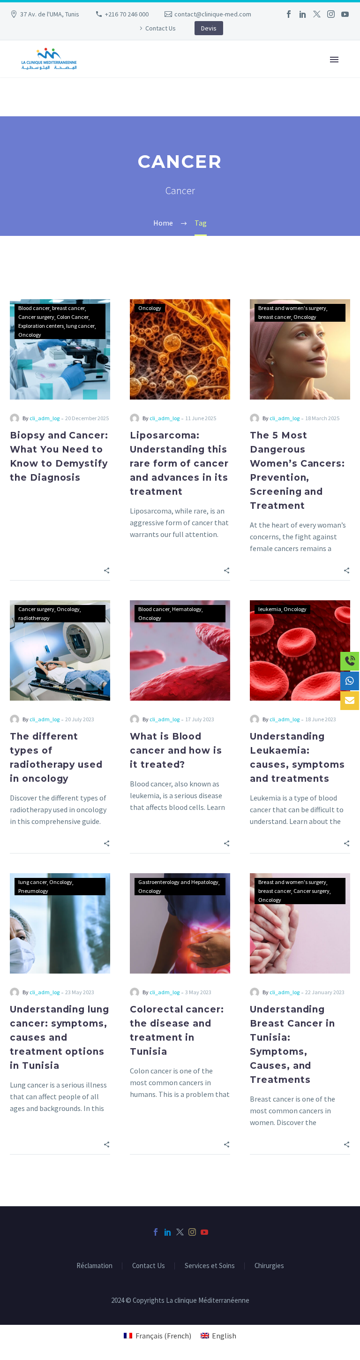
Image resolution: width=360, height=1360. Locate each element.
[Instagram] (331, 14)
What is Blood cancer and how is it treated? (176, 750)
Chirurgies (269, 1265)
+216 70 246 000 (127, 14)
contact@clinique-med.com (212, 14)
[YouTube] (345, 14)
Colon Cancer (73, 316)
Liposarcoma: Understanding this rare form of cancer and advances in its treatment (179, 463)
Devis (209, 28)
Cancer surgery (36, 316)
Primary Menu (334, 60)
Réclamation (94, 1265)
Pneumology (33, 890)
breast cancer (68, 307)
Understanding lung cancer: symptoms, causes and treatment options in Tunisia (59, 1037)
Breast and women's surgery (292, 307)
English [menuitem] (224, 1335)
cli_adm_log (45, 418)
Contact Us (160, 28)
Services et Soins (210, 1265)
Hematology (187, 608)
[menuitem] (157, 1335)
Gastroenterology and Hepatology (178, 881)
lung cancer (80, 325)
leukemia (269, 608)
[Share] (106, 569)
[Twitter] (317, 14)
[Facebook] (289, 14)
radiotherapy (34, 617)
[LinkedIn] (303, 14)
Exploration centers (41, 325)
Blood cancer (34, 307)
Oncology (29, 334)
